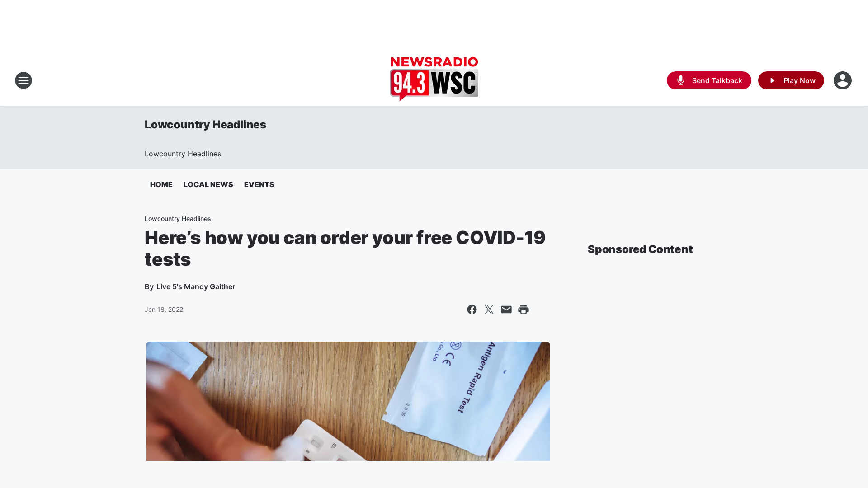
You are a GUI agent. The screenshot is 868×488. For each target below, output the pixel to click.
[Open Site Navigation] (23, 80)
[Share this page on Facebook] (472, 309)
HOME (161, 184)
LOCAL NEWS (208, 184)
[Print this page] (523, 309)
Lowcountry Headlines (205, 124)
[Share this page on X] (489, 309)
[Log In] (844, 80)
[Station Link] (434, 80)
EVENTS (259, 184)
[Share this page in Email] (506, 309)
